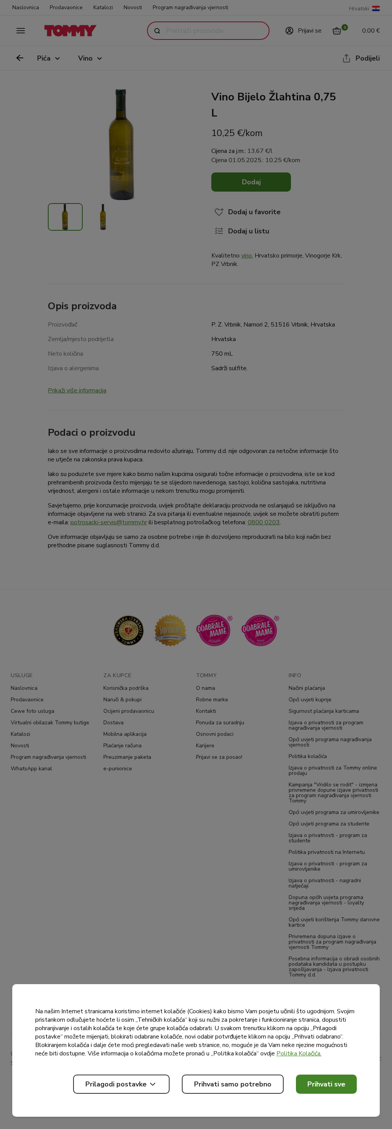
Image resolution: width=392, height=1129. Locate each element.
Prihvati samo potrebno (232, 1084)
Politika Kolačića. (299, 1053)
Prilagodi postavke (116, 1084)
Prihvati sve (326, 1084)
